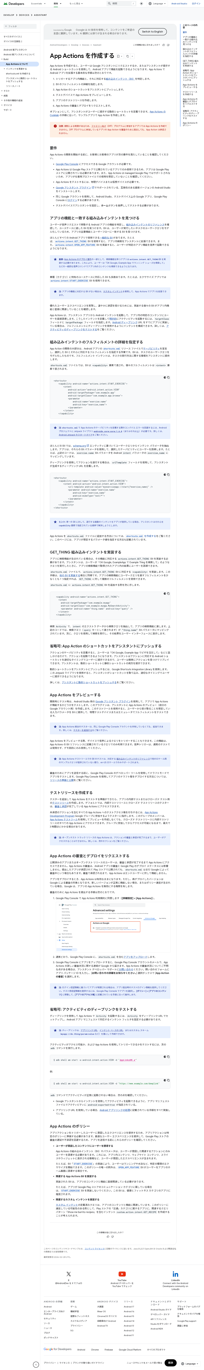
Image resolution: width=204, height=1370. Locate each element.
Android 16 (129, 1311)
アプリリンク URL (89, 1030)
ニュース (48, 1328)
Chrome (95, 1349)
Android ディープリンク (125, 322)
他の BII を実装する (69, 575)
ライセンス (64, 1363)
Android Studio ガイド (161, 1309)
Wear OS (101, 1311)
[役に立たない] (168, 45)
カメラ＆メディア (78, 1321)
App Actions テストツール (64, 819)
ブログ (47, 1333)
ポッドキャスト (51, 1337)
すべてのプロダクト (156, 1349)
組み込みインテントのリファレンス (145, 224)
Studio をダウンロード (161, 1324)
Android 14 (129, 1321)
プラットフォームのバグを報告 (188, 1307)
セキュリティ (50, 1318)
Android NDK (157, 1328)
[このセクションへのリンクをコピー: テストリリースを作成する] (96, 793)
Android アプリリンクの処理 (115, 1110)
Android (48, 1306)
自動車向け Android (106, 1321)
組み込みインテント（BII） (120, 78)
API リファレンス (159, 1319)
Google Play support (186, 1321)
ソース (47, 1323)
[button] (19, 59)
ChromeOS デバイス (107, 1316)
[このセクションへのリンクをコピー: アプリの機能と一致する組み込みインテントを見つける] (142, 218)
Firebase (109, 1349)
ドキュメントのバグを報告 (188, 1315)
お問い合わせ (126, 969)
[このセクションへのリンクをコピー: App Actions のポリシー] (93, 1126)
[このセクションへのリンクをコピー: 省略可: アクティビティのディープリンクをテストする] (140, 1010)
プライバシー (76, 1325)
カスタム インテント (113, 291)
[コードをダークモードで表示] (165, 377)
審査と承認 (61, 806)
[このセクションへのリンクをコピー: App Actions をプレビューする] (104, 695)
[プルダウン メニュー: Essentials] (46, 3)
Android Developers (58, 45)
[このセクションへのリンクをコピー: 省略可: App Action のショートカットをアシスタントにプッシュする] (165, 646)
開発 (56, 3)
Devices (24, 15)
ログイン (196, 3)
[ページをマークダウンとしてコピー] (127, 56)
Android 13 (129, 1325)
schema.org (79, 445)
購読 (170, 1362)
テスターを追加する (82, 730)
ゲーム (73, 1306)
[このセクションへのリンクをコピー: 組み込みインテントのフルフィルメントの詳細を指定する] (146, 342)
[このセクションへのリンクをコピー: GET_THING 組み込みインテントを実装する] (124, 552)
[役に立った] (163, 45)
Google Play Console (67, 164)
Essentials (36, 3)
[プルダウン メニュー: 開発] (62, 3)
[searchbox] (20, 26)
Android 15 (129, 1316)
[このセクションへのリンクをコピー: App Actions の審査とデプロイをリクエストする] (132, 856)
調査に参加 (182, 1325)
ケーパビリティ (151, 348)
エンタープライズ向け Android (54, 1312)
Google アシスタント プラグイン (73, 187)
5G (71, 1330)
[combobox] (121, 3)
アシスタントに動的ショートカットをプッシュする (89, 682)
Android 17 (129, 1306)
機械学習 (74, 1311)
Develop (9, 15)
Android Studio (179, 3)
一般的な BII (106, 237)
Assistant (40, 15)
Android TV (102, 1325)
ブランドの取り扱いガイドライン (88, 1363)
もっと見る (75, 3)
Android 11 (129, 1335)
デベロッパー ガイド (160, 1314)
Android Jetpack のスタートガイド (75, 435)
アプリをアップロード (135, 957)
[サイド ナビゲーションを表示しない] (36, 1365)
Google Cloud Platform (130, 1349)
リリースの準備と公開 (62, 780)
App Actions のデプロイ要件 (78, 259)
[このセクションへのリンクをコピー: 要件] (60, 148)
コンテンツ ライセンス (94, 1249)
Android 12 (129, 1330)
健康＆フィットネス (79, 1316)
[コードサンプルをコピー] (168, 377)
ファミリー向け (98, 126)
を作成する (141, 536)
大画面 (100, 1306)
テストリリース (60, 802)
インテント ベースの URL (111, 1030)
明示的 (112, 318)
